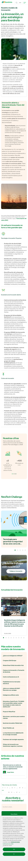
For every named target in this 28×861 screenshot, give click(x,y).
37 (16, 792)
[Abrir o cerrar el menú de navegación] (25, 2)
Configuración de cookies (8, 843)
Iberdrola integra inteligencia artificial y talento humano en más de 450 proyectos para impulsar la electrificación (14, 623)
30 (8, 792)
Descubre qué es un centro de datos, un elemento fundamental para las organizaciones (12, 766)
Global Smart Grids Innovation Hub (13, 665)
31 (11, 792)
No (14, 849)
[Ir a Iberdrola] (7, 2)
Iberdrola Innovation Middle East (12, 723)
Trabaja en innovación (15, 571)
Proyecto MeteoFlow (9, 711)
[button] (15, 550)
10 (12, 787)
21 (22, 787)
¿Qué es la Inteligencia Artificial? (12, 655)
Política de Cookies (15, 842)
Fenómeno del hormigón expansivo (13, 739)
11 (14, 787)
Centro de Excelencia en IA (11, 677)
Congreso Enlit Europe (9, 660)
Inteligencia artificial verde (11, 695)
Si (14, 854)
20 (19, 787)
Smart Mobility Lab (8, 728)
